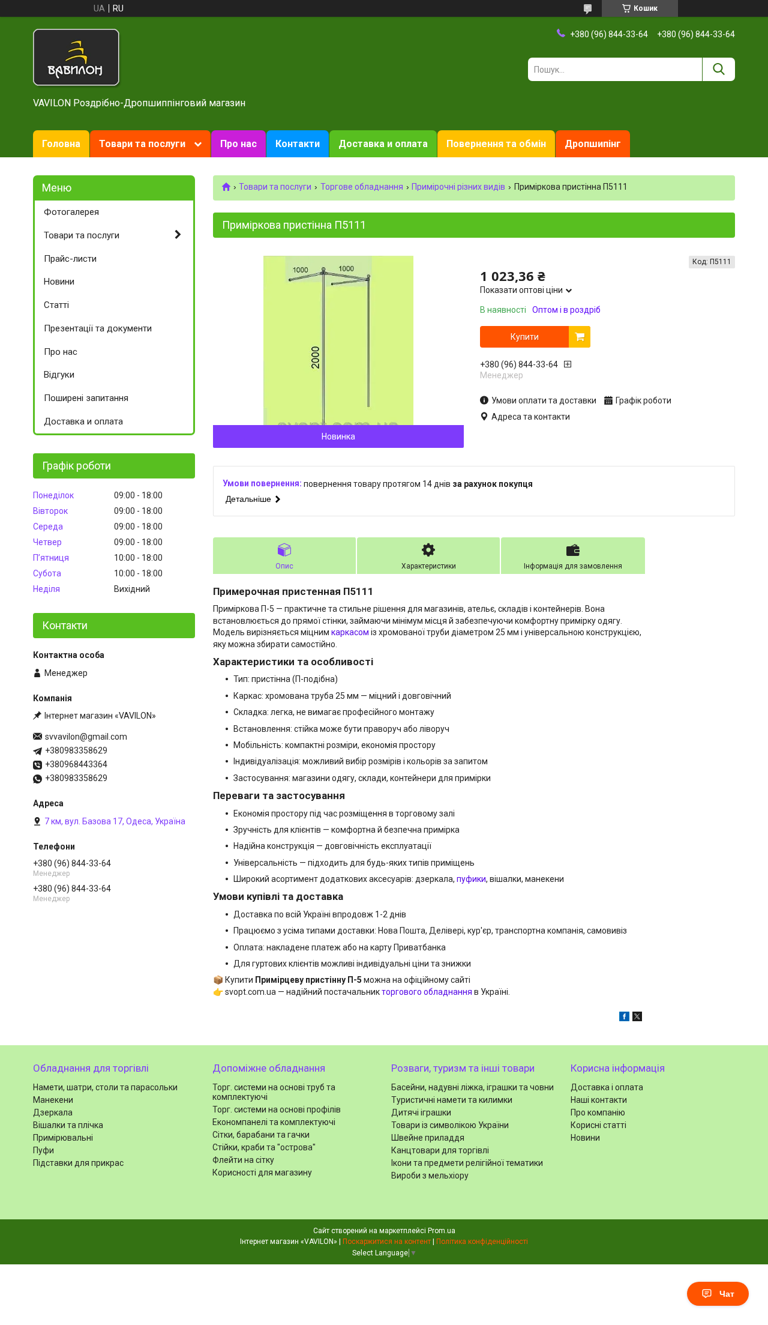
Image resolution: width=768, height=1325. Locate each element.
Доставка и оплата (383, 143)
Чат (726, 1294)
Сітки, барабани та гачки (261, 1134)
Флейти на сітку (243, 1160)
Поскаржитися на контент (387, 1241)
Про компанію (598, 1112)
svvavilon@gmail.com (86, 736)
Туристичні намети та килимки (451, 1100)
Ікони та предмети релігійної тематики (467, 1163)
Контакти (297, 143)
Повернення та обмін (496, 143)
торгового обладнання (427, 992)
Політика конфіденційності (482, 1241)
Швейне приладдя (427, 1137)
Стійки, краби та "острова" (264, 1147)
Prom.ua (441, 1231)
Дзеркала (53, 1112)
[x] (637, 1018)
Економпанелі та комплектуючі (273, 1122)
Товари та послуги (142, 143)
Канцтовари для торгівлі (440, 1150)
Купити (525, 337)
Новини (59, 281)
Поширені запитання (86, 398)
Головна (61, 143)
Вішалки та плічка (68, 1125)
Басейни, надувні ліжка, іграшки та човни (472, 1087)
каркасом (350, 632)
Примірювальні (63, 1137)
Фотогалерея (71, 212)
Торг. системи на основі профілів (276, 1109)
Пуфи (43, 1150)
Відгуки (59, 374)
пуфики (471, 879)
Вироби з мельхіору (430, 1175)
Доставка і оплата (607, 1087)
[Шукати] (718, 69)
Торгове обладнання (361, 187)
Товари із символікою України (450, 1125)
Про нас (238, 143)
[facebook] (624, 1018)
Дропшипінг (593, 143)
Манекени (53, 1100)
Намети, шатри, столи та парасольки (105, 1087)
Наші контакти (599, 1100)
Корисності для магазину (262, 1172)
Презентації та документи (98, 328)
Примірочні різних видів (458, 187)
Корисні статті (598, 1125)
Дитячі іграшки (421, 1112)
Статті (56, 305)
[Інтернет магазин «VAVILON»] (77, 57)
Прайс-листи (70, 258)
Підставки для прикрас (78, 1163)
